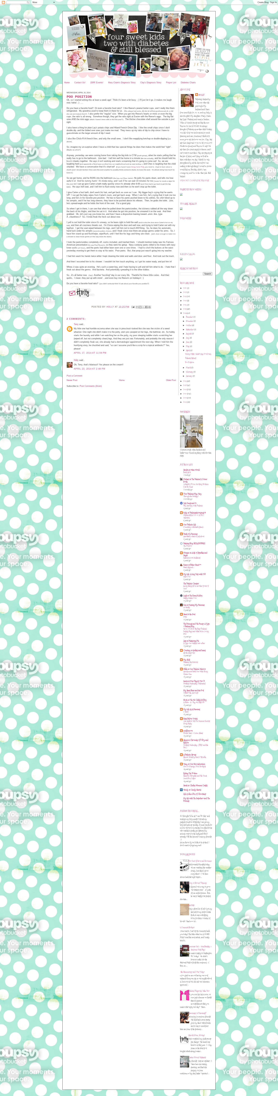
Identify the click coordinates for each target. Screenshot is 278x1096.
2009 (185, 397)
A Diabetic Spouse (189, 754)
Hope (185, 616)
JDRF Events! (96, 82)
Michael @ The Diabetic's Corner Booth (195, 480)
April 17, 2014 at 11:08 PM (90, 353)
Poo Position (189, 362)
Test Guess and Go (190, 503)
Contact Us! (79, 82)
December (189, 316)
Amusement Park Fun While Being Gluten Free (195, 672)
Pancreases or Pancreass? (197, 1013)
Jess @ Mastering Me (191, 640)
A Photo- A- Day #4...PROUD (193, 702)
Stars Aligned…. (188, 567)
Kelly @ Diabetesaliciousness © (194, 512)
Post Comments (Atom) (91, 386)
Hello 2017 (186, 576)
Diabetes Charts (188, 82)
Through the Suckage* (191, 496)
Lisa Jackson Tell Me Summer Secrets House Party (196, 722)
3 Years (185, 711)
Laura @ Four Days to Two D (194, 681)
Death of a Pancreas (190, 533)
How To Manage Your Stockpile (194, 766)
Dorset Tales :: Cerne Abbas (193, 733)
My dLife (186, 659)
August (189, 333)
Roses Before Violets (190, 718)
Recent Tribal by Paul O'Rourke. (194, 757)
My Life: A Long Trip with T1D (194, 574)
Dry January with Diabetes (193, 505)
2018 (185, 296)
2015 (185, 309)
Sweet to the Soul (189, 614)
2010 (185, 393)
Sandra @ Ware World (191, 469)
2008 (185, 402)
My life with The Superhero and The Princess (196, 799)
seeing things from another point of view (195, 587)
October (189, 325)
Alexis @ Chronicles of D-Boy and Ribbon (195, 741)
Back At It (187, 472)
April (188, 350)
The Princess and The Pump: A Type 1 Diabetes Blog (196, 625)
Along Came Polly (137, 167)
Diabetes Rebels (190, 358)
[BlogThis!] (140, 307)
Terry (76, 324)
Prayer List (171, 82)
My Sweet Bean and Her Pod (193, 690)
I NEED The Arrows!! (190, 693)
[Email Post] (133, 307)
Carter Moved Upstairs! (197, 1057)
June (188, 342)
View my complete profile (194, 180)
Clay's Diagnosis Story (150, 82)
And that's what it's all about (193, 536)
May (188, 346)
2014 (185, 313)
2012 (185, 385)
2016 (185, 304)
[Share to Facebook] (146, 307)
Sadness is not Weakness (191, 557)
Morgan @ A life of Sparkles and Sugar (195, 554)
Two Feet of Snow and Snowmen (200, 860)
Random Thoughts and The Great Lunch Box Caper (195, 777)
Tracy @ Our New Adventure (194, 764)
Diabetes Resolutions (190, 662)
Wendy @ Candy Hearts (192, 789)
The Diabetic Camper (191, 583)
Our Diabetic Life (189, 524)
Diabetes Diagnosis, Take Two (198, 990)
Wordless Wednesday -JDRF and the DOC (195, 746)
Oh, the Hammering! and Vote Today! (191, 971)
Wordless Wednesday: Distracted (194, 683)
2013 (185, 381)
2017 (185, 300)
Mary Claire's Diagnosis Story (122, 82)
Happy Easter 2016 (190, 598)
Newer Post (72, 380)
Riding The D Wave (190, 773)
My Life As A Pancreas (191, 709)
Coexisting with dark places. (193, 527)
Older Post (171, 380)
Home (67, 82)
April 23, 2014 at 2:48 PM (89, 369)
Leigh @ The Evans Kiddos (192, 595)
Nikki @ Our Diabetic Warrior (194, 669)
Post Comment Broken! (186, 927)
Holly (76, 360)
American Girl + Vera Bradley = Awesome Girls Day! (200, 948)
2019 (185, 292)
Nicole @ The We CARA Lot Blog (194, 699)
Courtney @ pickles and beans (194, 650)
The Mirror (187, 546)
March (188, 367)
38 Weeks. (186, 607)
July (188, 337)
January (189, 376)
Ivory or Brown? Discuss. (197, 883)
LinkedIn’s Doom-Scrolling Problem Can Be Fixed (195, 485)
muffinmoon (188, 730)
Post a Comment (74, 376)
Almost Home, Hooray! (196, 1035)
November (190, 321)
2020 (185, 288)
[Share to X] (143, 307)
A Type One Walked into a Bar (194, 643)
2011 (185, 389)
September (190, 329)
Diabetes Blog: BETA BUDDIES (194, 543)
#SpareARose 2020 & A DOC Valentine (193, 516)
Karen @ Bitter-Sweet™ (192, 564)
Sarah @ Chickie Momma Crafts (195, 785)
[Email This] (137, 307)
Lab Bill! (191, 905)
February (190, 371)
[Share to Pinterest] (149, 307)
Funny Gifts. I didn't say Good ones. (198, 353)
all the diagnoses (189, 652)
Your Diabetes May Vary (192, 493)
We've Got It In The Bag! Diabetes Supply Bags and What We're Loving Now (196, 631)
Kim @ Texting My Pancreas (193, 604)
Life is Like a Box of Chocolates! (194, 793)
